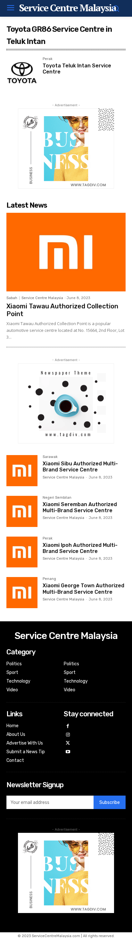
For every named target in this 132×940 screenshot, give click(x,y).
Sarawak (50, 457)
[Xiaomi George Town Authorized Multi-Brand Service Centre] (21, 592)
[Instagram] (68, 735)
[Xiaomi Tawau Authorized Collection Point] (66, 252)
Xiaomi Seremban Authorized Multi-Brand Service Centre (80, 507)
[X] (68, 743)
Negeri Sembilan (57, 498)
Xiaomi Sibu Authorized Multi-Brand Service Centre (80, 467)
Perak (48, 59)
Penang (49, 579)
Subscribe (109, 802)
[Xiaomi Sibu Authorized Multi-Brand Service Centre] (21, 470)
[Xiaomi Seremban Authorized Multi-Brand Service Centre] (21, 511)
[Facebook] (68, 726)
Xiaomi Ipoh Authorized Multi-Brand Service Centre (80, 548)
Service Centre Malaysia (42, 298)
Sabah (11, 298)
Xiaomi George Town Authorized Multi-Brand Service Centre (83, 588)
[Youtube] (68, 752)
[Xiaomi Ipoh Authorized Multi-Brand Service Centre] (21, 552)
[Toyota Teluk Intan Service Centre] (21, 72)
